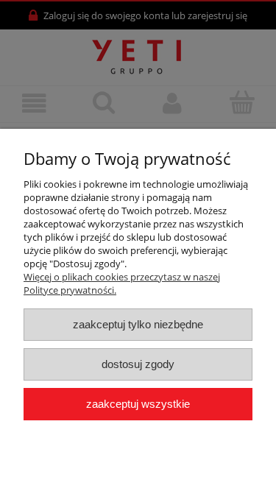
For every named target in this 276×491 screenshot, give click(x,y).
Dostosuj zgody (138, 364)
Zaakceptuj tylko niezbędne (138, 324)
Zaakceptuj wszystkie (138, 404)
